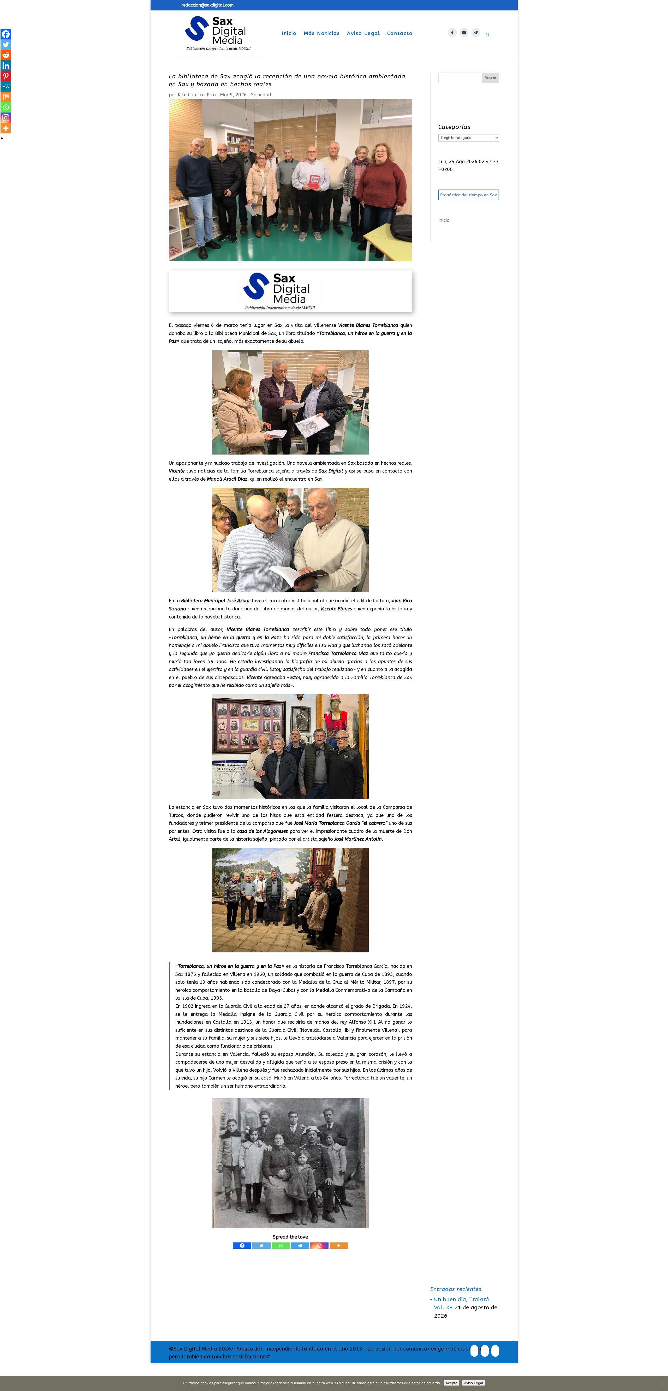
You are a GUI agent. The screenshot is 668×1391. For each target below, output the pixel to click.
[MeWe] (6, 86)
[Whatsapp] (281, 1245)
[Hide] (2, 138)
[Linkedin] (6, 65)
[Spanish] (423, 44)
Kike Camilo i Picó (197, 95)
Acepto (451, 1383)
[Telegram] (300, 1245)
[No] (661, 1383)
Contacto (400, 34)
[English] (438, 44)
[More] (339, 1245)
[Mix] (6, 97)
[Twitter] (261, 1245)
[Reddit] (6, 55)
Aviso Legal (363, 34)
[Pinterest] (6, 76)
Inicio (289, 34)
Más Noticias (322, 34)
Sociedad (261, 95)
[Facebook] (242, 1245)
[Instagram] (319, 1245)
